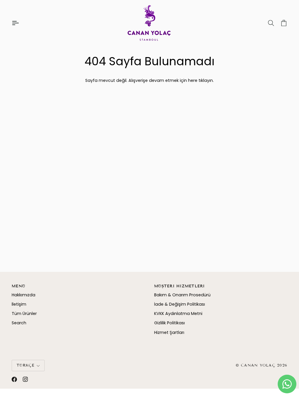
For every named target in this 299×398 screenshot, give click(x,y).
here (192, 80)
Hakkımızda (23, 295)
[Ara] (265, 23)
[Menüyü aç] (20, 23)
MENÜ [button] (18, 286)
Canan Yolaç (258, 365)
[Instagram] (25, 379)
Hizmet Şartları (169, 332)
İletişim (19, 304)
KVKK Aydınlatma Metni (178, 313)
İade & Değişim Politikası (179, 304)
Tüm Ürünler (24, 313)
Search (19, 323)
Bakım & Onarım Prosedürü (182, 295)
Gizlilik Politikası (169, 323)
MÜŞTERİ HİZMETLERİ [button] (179, 286)
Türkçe (26, 365)
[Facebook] (14, 379)
